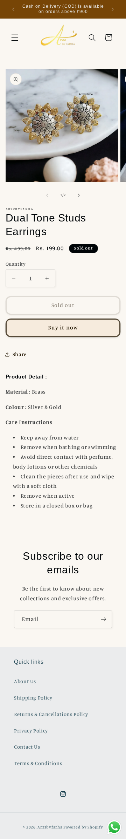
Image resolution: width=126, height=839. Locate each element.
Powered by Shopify (83, 827)
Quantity (16, 264)
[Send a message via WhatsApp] (114, 827)
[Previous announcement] (13, 9)
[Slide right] (78, 195)
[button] (15, 37)
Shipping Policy (33, 698)
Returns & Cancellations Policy (51, 714)
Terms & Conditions (38, 763)
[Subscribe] (104, 619)
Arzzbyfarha (49, 827)
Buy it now (63, 327)
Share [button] (20, 354)
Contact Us (27, 747)
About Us (25, 681)
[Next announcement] (112, 9)
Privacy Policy (31, 731)
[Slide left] (47, 195)
